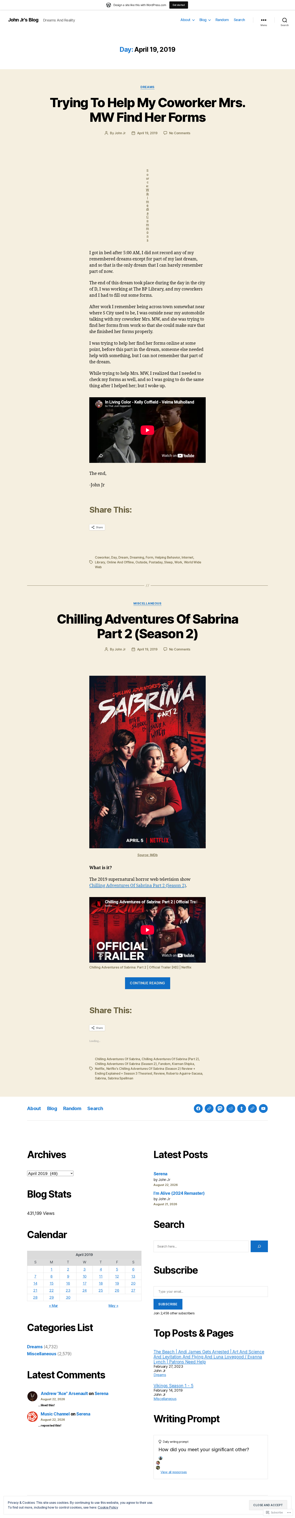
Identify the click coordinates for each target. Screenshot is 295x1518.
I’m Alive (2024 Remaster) (179, 1193)
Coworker (102, 557)
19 (117, 1283)
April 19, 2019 (147, 133)
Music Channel (55, 1413)
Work (178, 562)
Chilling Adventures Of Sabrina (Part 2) (170, 1059)
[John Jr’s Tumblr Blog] (241, 1108)
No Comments (179, 133)
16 (68, 1283)
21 (35, 1290)
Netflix (100, 1069)
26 (117, 1290)
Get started (179, 4)
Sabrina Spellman (120, 1078)
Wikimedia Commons (147, 215)
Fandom (164, 1064)
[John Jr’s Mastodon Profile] (220, 1108)
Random (222, 20)
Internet (187, 557)
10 (84, 1276)
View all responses (174, 1472)
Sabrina (100, 1078)
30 (68, 1297)
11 (100, 1276)
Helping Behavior (167, 557)
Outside (141, 562)
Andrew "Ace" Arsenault (64, 1393)
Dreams (147, 87)
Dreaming (137, 557)
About (185, 20)
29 (51, 1297)
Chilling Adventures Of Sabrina (117, 1059)
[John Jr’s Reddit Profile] (230, 1108)
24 (84, 1290)
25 (101, 1290)
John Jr (120, 133)
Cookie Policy (108, 1507)
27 (133, 1290)
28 (35, 1297)
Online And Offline (120, 562)
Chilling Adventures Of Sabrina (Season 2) (126, 1064)
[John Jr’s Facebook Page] (198, 1108)
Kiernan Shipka (183, 1064)
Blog (202, 20)
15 (51, 1283)
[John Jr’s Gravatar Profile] (209, 1108)
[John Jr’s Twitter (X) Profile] (252, 1108)
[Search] (259, 1246)
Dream (123, 557)
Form (149, 557)
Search (239, 20)
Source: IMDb (147, 855)
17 (84, 1283)
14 (35, 1283)
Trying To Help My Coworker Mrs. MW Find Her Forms (147, 110)
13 (133, 1276)
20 (133, 1283)
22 (51, 1290)
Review (159, 1073)
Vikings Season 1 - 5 (173, 1385)
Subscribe (168, 1304)
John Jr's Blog (23, 19)
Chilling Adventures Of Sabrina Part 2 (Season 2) (147, 626)
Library (100, 562)
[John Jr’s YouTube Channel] (263, 1108)
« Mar (53, 1306)
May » (113, 1306)
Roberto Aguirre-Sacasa (184, 1073)
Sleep (168, 562)
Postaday (156, 562)
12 (117, 1276)
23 (68, 1290)
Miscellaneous (147, 603)
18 (101, 1283)
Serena (101, 1393)
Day (114, 557)
